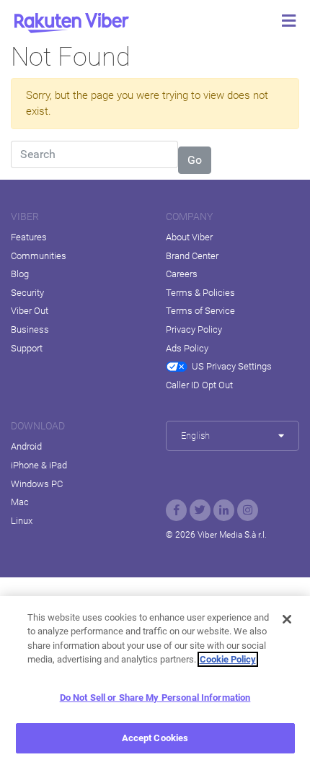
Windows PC (37, 483)
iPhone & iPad (39, 465)
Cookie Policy (228, 659)
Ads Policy (187, 348)
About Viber (189, 237)
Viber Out (29, 310)
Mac (20, 502)
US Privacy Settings (232, 366)
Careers (182, 273)
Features (29, 237)
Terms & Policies (200, 292)
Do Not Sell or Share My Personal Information (155, 697)
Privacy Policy (194, 329)
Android (26, 446)
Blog (20, 273)
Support (27, 348)
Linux (21, 520)
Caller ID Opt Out (199, 385)
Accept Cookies (155, 738)
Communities (38, 255)
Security (27, 292)
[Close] (287, 619)
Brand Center (192, 255)
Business (30, 329)
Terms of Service (200, 310)
